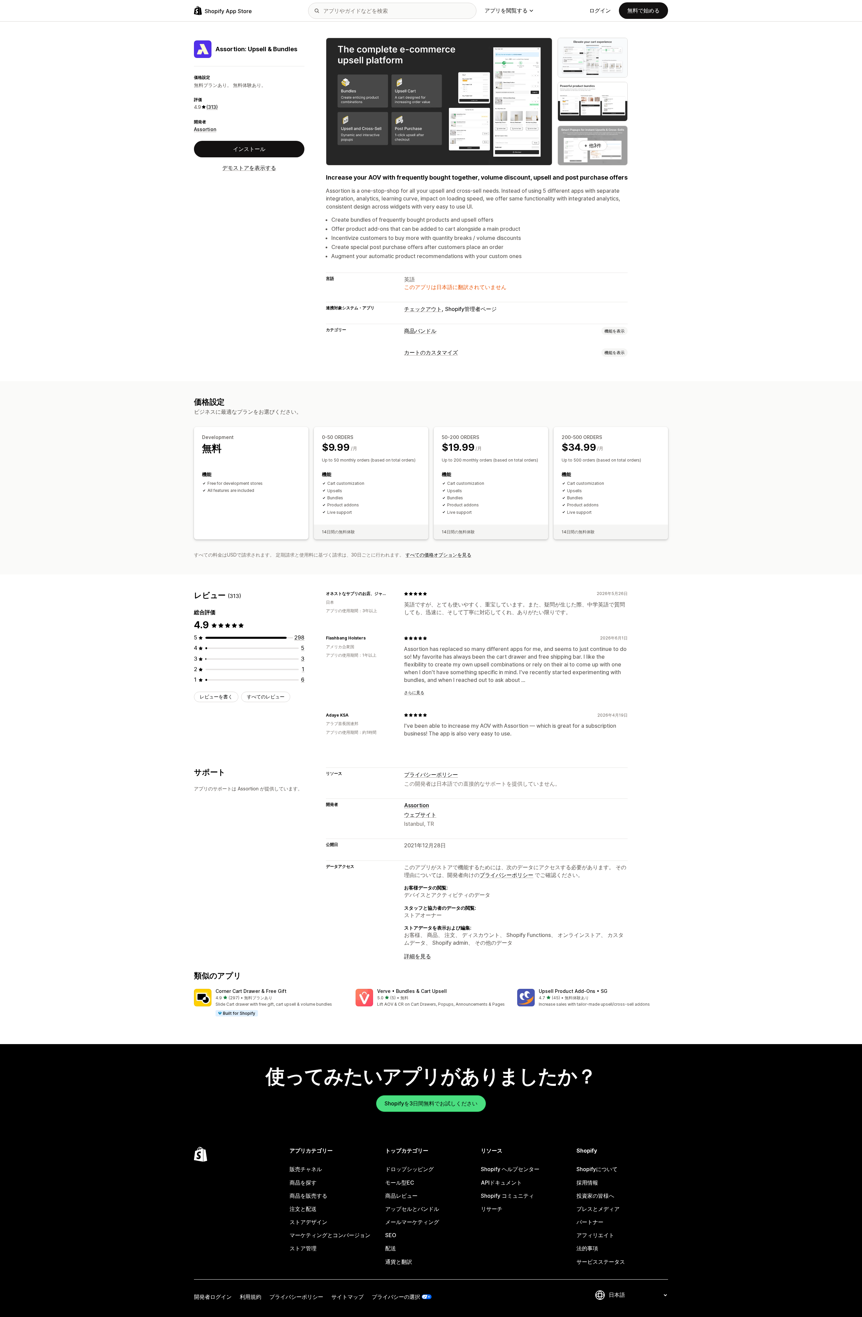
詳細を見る (417, 956)
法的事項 (587, 1248)
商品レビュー (401, 1195)
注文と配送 (303, 1208)
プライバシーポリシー (431, 774)
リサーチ (491, 1208)
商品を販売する (308, 1195)
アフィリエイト (595, 1235)
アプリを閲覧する (506, 10)
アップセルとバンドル (412, 1208)
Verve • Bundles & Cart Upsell (412, 991)
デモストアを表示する (249, 167)
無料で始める (643, 10)
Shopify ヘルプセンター (510, 1169)
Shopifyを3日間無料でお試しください (431, 1103)
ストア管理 (303, 1248)
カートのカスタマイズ (431, 352)
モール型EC (399, 1182)
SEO (390, 1235)
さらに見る (414, 692)
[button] (269, 1003)
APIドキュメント (501, 1182)
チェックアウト (423, 309)
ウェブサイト (420, 814)
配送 (390, 1248)
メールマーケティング (412, 1222)
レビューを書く (216, 697)
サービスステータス (600, 1261)
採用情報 (587, 1182)
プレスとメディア (598, 1208)
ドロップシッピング (409, 1169)
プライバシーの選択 (396, 1296)
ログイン (600, 10)
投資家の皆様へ (595, 1195)
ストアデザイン (308, 1222)
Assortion (205, 129)
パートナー (589, 1222)
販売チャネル (306, 1169)
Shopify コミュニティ (507, 1195)
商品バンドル (420, 330)
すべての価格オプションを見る (438, 555)
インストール (249, 149)
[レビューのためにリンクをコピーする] (390, 593)
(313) (212, 107)
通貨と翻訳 (398, 1261)
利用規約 (250, 1296)
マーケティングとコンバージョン (330, 1235)
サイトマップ (347, 1296)
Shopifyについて (597, 1169)
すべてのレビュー (266, 697)
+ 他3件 (592, 145)
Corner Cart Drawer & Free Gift (251, 991)
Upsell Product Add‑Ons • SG (573, 991)
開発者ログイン (213, 1296)
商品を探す (303, 1182)
